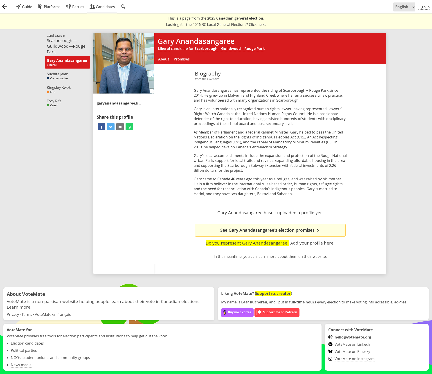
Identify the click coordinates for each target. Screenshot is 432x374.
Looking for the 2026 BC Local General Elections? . (216, 24)
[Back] (4, 6)
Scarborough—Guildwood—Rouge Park (230, 48)
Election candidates (27, 343)
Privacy (13, 314)
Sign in (424, 6)
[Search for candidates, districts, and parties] (123, 6)
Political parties (24, 350)
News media (21, 364)
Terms (27, 314)
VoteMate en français (53, 314)
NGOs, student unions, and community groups (50, 357)
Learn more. (19, 307)
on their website (312, 256)
